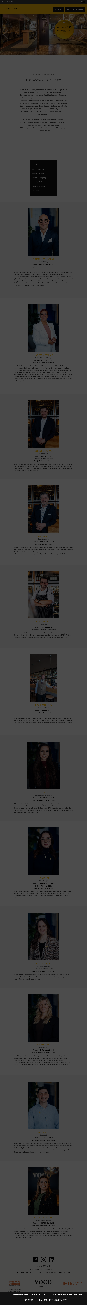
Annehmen (28, 1300)
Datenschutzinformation (53, 1300)
